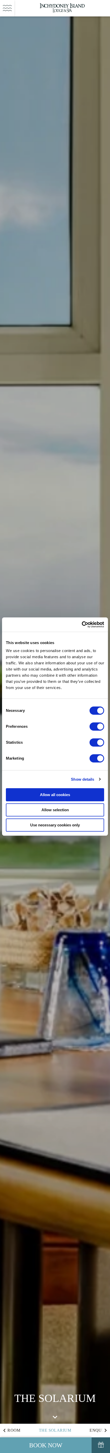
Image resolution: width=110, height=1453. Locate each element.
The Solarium (55, 1430)
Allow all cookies (55, 794)
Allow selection (55, 810)
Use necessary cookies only (55, 825)
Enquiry (99, 1430)
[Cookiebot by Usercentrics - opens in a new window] (81, 624)
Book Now (45, 1445)
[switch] (97, 726)
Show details (82, 779)
